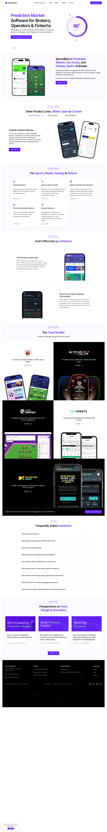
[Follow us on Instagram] (97, 684)
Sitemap (95, 675)
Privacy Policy (47, 684)
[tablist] (54, 115)
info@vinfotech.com (13, 677)
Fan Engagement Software (40, 675)
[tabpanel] (53, 141)
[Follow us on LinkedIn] (90, 684)
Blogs (94, 672)
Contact (71, 2)
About (56, 2)
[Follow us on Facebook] (100, 684)
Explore (13, 179)
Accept (10, 828)
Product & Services (39, 3)
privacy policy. (11, 826)
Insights (63, 2)
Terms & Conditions (58, 684)
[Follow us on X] (93, 684)
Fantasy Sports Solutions (40, 672)
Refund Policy (69, 684)
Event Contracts (64, 669)
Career (95, 669)
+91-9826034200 (13, 674)
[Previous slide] (12, 48)
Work (50, 2)
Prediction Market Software (40, 669)
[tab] (36, 115)
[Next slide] (15, 48)
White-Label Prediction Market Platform (70, 672)
